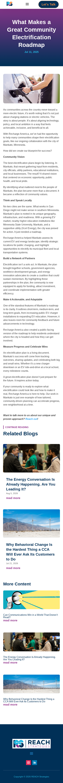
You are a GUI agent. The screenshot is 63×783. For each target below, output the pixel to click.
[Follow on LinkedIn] (34, 762)
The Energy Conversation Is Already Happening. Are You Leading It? (30, 484)
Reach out (31, 419)
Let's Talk (49, 4)
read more (13, 498)
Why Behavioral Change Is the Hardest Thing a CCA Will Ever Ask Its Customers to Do (28, 700)
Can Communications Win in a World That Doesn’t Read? (30, 616)
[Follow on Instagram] (28, 762)
